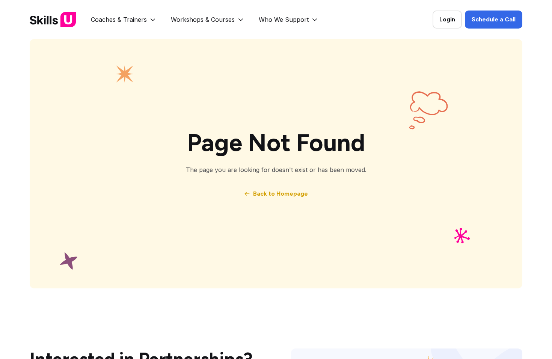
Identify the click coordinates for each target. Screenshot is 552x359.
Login (447, 19)
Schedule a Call (494, 19)
